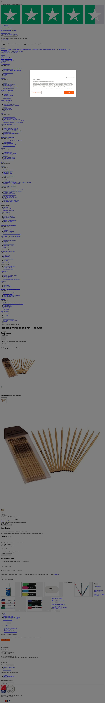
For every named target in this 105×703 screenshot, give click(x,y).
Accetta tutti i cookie (69, 92)
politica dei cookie (69, 88)
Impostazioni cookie (37, 92)
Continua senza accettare (70, 77)
